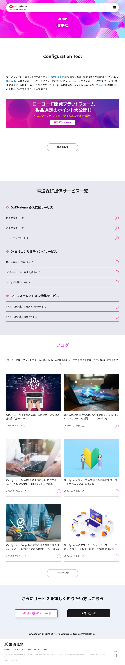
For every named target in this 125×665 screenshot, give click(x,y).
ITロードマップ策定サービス (20, 262)
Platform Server (58, 76)
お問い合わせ (88, 613)
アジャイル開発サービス (18, 282)
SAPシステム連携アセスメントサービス (26, 306)
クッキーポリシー (39, 649)
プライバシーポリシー (21, 649)
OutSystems (13, 80)
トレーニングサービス (17, 238)
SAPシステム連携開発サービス (21, 316)
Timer (99, 85)
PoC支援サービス (15, 218)
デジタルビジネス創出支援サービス (24, 272)
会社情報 (7, 649)
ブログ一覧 (62, 573)
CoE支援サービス (15, 228)
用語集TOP (62, 147)
